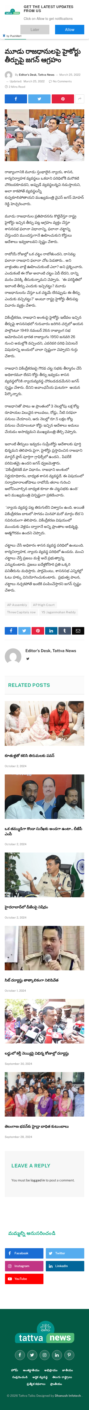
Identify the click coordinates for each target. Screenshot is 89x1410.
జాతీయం (67, 1370)
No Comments (62, 81)
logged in (38, 1180)
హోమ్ (14, 1370)
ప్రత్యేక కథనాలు (36, 1384)
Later (49, 27)
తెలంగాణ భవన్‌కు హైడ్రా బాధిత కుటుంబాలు (37, 1126)
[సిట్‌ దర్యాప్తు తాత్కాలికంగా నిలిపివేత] (44, 948)
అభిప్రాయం (50, 1370)
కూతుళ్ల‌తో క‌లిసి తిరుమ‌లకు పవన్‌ (29, 755)
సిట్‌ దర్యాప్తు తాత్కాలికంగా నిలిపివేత (31, 980)
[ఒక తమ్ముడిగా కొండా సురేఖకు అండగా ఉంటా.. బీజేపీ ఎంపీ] (44, 796)
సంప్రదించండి (20, 1377)
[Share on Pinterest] (63, 98)
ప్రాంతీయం (56, 1384)
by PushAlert (14, 33)
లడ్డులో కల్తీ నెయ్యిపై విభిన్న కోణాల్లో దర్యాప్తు (37, 1053)
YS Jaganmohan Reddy (59, 612)
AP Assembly (17, 605)
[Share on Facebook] (16, 98)
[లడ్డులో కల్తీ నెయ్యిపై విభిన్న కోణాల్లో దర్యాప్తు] (44, 1021)
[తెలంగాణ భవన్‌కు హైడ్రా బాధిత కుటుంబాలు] (44, 1094)
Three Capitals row (21, 612)
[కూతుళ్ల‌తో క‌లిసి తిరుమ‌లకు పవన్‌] (44, 723)
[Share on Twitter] (39, 98)
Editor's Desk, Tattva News (36, 74)
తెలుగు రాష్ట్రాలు (15, 36)
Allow (74, 27)
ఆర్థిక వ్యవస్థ (40, 1377)
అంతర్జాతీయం (31, 1370)
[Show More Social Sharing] (79, 98)
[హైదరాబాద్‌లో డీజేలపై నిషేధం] (44, 875)
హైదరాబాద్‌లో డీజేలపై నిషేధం (26, 907)
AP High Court (44, 605)
